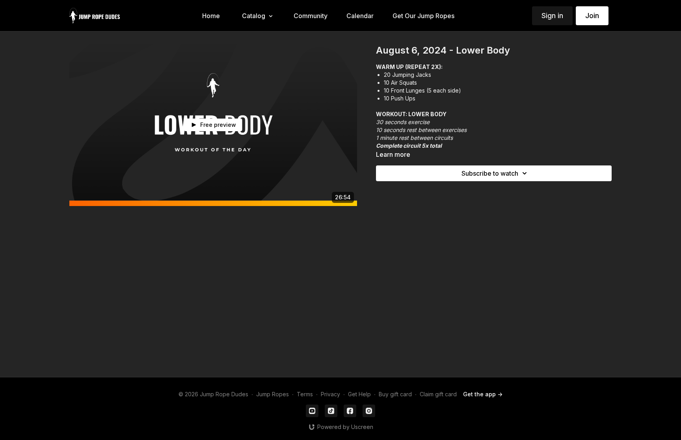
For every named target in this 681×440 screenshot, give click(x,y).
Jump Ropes (272, 394)
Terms (305, 394)
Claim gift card (438, 394)
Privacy (330, 394)
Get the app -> (482, 394)
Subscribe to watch (489, 173)
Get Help (359, 394)
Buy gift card (395, 394)
